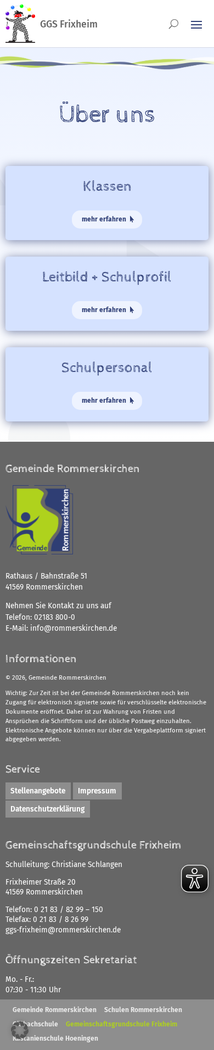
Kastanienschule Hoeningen (55, 1038)
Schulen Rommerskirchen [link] (143, 1010)
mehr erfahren (104, 219)
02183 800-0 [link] (54, 617)
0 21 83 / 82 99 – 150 (68, 909)
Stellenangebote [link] (37, 791)
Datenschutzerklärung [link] (47, 809)
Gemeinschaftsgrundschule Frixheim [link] (121, 1024)
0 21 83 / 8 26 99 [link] (60, 919)
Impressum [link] (97, 791)
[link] (73, 628)
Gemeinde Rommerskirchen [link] (55, 1010)
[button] (20, 1030)
